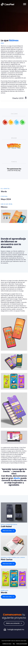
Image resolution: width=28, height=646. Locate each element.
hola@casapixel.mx (15, 629)
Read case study (7, 530)
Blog (14, 643)
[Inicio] (7, 4)
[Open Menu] (24, 4)
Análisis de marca (7, 643)
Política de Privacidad (21, 643)
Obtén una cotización (13, 623)
